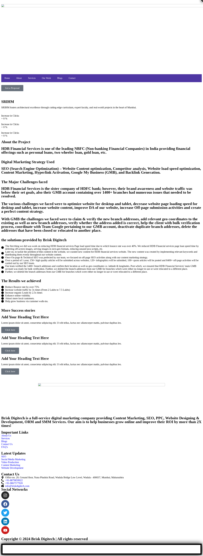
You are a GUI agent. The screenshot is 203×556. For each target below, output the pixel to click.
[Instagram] (5, 495)
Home (7, 78)
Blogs (59, 78)
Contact (72, 78)
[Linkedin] (5, 521)
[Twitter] (5, 513)
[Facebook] (5, 504)
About (19, 78)
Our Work (46, 78)
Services (32, 78)
